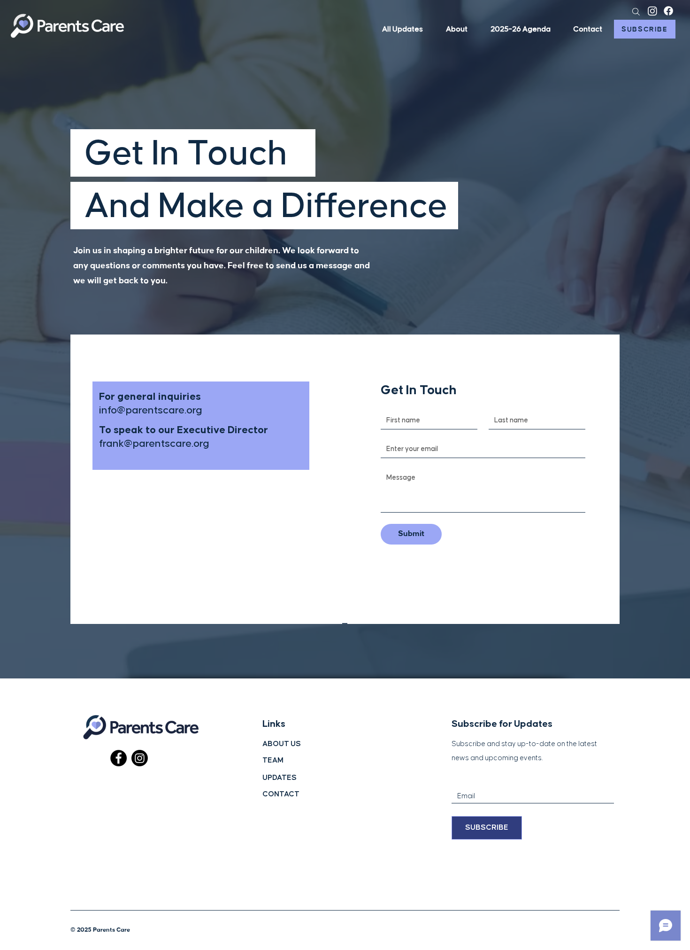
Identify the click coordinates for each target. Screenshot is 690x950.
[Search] (635, 11)
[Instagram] (652, 11)
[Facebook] (668, 11)
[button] (587, 29)
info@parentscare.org (150, 410)
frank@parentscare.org (154, 443)
